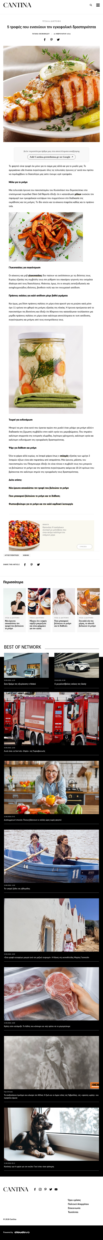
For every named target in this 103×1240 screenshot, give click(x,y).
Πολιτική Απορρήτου (78, 1204)
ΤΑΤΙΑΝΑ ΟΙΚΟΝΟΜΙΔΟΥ (40, 34)
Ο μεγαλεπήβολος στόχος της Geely (70, 684)
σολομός (64, 455)
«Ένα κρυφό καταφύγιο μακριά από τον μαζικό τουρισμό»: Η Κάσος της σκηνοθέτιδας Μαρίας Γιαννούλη (46, 957)
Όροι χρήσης (74, 1200)
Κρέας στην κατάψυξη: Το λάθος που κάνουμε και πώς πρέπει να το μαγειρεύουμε (37, 1026)
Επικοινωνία (74, 1208)
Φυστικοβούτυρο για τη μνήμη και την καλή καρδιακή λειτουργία (41, 504)
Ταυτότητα (73, 1212)
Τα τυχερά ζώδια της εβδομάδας (17, 888)
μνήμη (26, 555)
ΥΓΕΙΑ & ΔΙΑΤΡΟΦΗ (51, 21)
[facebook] (44, 39)
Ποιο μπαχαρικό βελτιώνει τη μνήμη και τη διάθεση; (34, 495)
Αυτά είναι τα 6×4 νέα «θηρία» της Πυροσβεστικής (24, 751)
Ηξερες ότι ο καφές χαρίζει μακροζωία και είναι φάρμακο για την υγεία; (38, 625)
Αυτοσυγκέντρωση (12, 555)
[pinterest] (51, 39)
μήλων (78, 194)
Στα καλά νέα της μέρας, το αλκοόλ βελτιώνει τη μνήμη (87, 623)
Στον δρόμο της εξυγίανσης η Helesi (20, 684)
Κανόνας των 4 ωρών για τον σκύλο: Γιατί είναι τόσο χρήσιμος (29, 1166)
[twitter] (58, 39)
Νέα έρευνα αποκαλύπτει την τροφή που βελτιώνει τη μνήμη (39, 487)
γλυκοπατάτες (35, 275)
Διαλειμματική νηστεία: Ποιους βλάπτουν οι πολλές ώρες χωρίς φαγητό (32, 820)
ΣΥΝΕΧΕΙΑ (83, 547)
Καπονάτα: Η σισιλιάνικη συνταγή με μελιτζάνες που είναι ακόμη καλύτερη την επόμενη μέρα (54, 531)
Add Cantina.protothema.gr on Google (50, 157)
